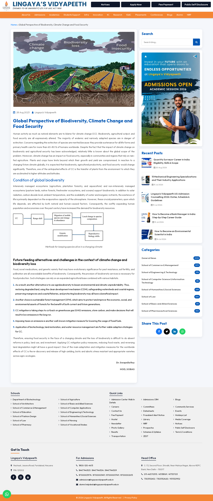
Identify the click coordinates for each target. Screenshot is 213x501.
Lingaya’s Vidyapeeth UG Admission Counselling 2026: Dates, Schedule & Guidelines (170, 197)
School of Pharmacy (21, 424)
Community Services (184, 406)
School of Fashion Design (24, 416)
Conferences (157, 14)
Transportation (118, 436)
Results (114, 432)
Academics (54, 14)
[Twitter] (167, 331)
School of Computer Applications (75, 408)
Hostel (114, 419)
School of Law (148, 296)
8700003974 (85, 475)
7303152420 (162, 479)
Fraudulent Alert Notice (153, 415)
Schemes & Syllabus (152, 432)
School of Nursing (68, 420)
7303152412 (149, 479)
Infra (86, 14)
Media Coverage (183, 419)
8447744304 (98, 470)
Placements (140, 14)
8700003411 (99, 475)
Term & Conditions (183, 432)
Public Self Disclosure (196, 4)
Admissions (39, 14)
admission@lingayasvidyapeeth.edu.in (96, 479)
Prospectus (148, 427)
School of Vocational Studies (73, 424)
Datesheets (148, 411)
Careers (115, 406)
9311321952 (175, 479)
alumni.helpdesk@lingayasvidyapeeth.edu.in (99, 484)
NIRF (189, 14)
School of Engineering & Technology (159, 272)
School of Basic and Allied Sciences (159, 303)
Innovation (98, 14)
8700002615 (127, 475)
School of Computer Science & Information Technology (163, 281)
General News (149, 258)
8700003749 (112, 475)
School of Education (21, 412)
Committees (148, 406)
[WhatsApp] (182, 331)
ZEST (145, 436)
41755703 (173, 474)
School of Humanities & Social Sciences (161, 289)
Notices (105, 4)
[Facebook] (159, 331)
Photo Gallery (117, 427)
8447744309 (111, 470)
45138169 (163, 474)
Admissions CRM (150, 399)
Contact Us (116, 411)
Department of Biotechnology (26, 399)
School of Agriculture (70, 399)
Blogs (169, 14)
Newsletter (116, 423)
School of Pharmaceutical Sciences (159, 310)
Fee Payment (166, 4)
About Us (26, 14)
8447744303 (84, 470)
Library (146, 419)
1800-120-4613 (86, 465)
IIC (108, 14)
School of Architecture (23, 403)
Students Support (72, 14)
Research (117, 14)
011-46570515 (150, 474)
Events (178, 411)
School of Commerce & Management (160, 265)
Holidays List (181, 415)
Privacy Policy (131, 497)
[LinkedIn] (175, 331)
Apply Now (136, 4)
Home (14, 24)
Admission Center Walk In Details (122, 401)
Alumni (179, 14)
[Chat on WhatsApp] (7, 494)
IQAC (128, 14)
